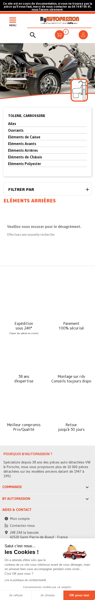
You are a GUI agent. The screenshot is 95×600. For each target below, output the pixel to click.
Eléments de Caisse (24, 137)
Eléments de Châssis (25, 157)
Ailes (12, 124)
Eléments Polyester (24, 164)
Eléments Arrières (23, 150)
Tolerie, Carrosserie (26, 116)
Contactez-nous (22, 525)
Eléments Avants (22, 144)
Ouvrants (16, 130)
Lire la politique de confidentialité (25, 580)
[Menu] (11, 19)
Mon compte (20, 519)
